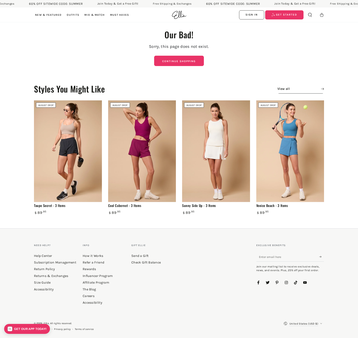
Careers (88, 296)
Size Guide (42, 282)
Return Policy (44, 269)
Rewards (89, 269)
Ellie (46, 323)
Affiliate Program (96, 282)
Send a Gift (140, 256)
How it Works (93, 256)
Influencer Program (98, 276)
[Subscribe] (321, 256)
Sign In (252, 14)
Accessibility (92, 302)
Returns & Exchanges (51, 276)
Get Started (286, 14)
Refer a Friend (93, 262)
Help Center (43, 256)
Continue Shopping (179, 61)
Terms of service (84, 329)
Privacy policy (62, 329)
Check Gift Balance (146, 262)
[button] (310, 14)
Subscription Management (55, 262)
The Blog (89, 289)
